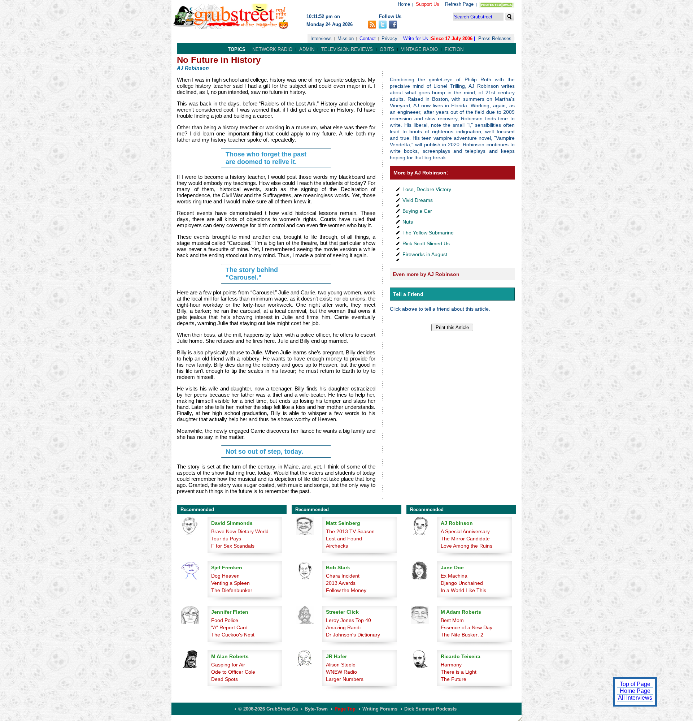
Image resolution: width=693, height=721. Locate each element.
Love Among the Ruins (466, 546)
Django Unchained (462, 583)
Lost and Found (344, 538)
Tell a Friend (408, 294)
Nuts (407, 222)
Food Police (224, 620)
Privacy (389, 38)
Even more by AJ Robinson (426, 274)
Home (404, 4)
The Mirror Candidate (465, 538)
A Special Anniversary (465, 531)
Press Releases (494, 38)
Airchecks (337, 546)
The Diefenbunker (231, 590)
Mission (345, 38)
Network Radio (272, 49)
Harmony (451, 665)
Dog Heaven (225, 576)
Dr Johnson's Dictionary (353, 635)
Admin (306, 49)
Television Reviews (347, 49)
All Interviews (635, 698)
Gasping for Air (228, 665)
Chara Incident (342, 576)
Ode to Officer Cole (233, 672)
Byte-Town (316, 709)
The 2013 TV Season (350, 531)
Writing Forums (379, 709)
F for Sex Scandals (232, 546)
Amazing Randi (343, 627)
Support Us (427, 4)
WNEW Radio (341, 672)
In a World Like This (463, 590)
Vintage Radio (419, 49)
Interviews (321, 38)
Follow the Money (346, 590)
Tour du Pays (226, 538)
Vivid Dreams (417, 200)
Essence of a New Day (466, 627)
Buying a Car (417, 211)
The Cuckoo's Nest (232, 635)
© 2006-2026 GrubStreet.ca (268, 709)
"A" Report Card (229, 627)
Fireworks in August (424, 254)
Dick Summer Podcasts (430, 709)
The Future (453, 679)
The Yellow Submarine (428, 233)
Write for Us (415, 38)
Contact (367, 38)
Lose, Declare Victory (426, 189)
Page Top (345, 709)
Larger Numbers (344, 679)
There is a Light (458, 672)
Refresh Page (459, 4)
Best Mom (452, 620)
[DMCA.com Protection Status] (495, 6)
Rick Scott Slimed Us (426, 243)
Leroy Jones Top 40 (348, 620)
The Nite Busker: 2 (462, 635)
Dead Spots (224, 679)
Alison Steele (341, 665)
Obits (387, 49)
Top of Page (635, 684)
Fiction (454, 49)
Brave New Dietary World (240, 531)
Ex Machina (454, 576)
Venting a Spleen (230, 583)
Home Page (635, 691)
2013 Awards (341, 583)
